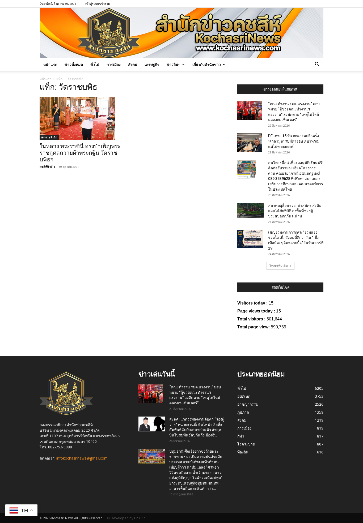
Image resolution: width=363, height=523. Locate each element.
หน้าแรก (50, 64)
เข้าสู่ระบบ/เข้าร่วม (97, 4)
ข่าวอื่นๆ (173, 64)
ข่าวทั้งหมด (74, 64)
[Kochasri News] (181, 33)
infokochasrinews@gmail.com (82, 458)
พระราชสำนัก (49, 137)
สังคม (132, 64)
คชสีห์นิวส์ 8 (47, 167)
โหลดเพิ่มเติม (278, 265)
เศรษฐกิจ (152, 64)
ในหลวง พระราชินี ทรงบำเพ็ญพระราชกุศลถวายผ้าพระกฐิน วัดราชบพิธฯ (80, 153)
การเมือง (114, 64)
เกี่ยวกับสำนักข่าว (206, 64)
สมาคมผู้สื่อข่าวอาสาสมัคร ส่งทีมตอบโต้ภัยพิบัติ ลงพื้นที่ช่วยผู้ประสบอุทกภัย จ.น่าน (294, 210)
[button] (317, 64)
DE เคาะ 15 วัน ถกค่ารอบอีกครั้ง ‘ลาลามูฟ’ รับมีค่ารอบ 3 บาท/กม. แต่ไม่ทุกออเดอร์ (294, 141)
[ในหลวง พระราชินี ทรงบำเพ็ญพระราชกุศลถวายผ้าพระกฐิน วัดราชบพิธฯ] (83, 118)
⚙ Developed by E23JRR (126, 518)
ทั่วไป (94, 64)
